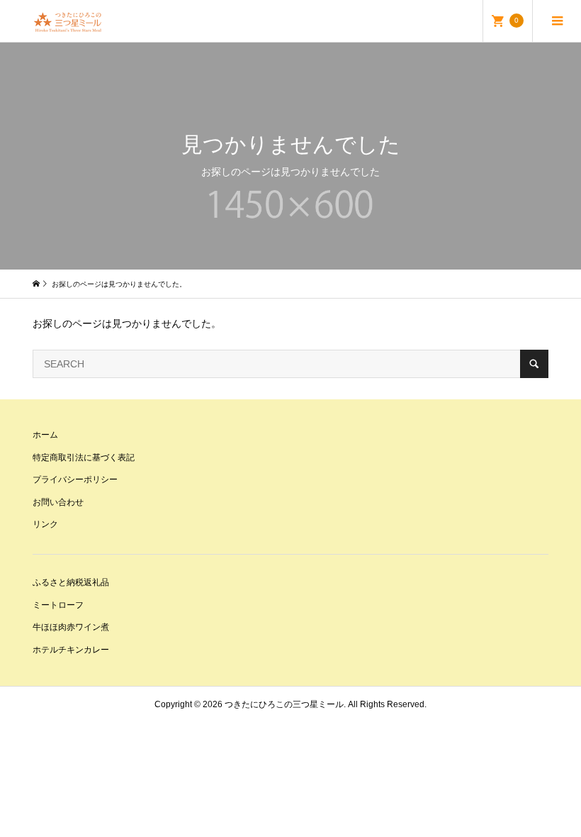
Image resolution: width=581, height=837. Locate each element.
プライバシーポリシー (75, 479)
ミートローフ (58, 605)
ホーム (45, 435)
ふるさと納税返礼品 (71, 582)
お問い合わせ (58, 502)
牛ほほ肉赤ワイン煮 (71, 627)
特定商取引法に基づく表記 (84, 457)
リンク (45, 524)
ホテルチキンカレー (71, 650)
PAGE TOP (554, 795)
